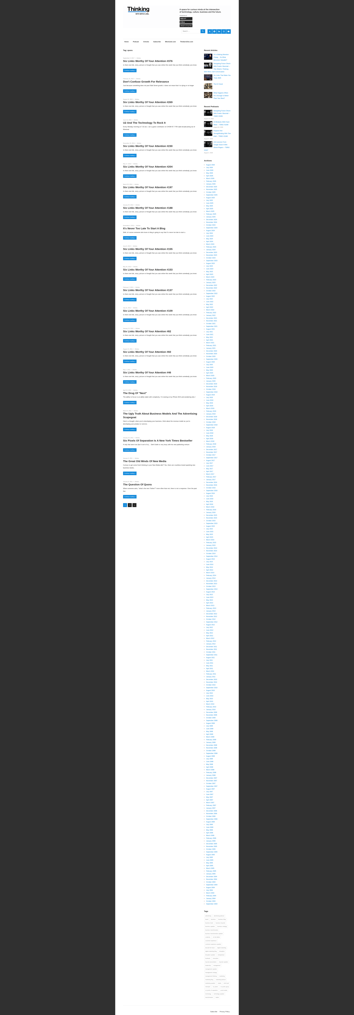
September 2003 (211, 904)
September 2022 (211, 293)
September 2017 (211, 458)
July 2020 (209, 364)
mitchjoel (207, 986)
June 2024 (209, 236)
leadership (208, 965)
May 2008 (209, 764)
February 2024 (211, 247)
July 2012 (209, 627)
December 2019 (211, 384)
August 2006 (210, 822)
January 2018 (210, 447)
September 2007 (211, 786)
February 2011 (211, 674)
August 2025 (210, 198)
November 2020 (211, 354)
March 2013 (210, 605)
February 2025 (211, 214)
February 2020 (211, 378)
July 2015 (209, 529)
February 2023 (211, 280)
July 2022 (209, 299)
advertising (208, 916)
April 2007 (209, 800)
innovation (215, 958)
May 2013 (209, 600)
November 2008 (211, 748)
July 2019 (209, 397)
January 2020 (210, 381)
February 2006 (211, 838)
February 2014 (211, 575)
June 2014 (209, 564)
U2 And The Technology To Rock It (144, 122)
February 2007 (211, 805)
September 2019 (211, 392)
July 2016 (209, 496)
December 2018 (211, 417)
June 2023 (209, 269)
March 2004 (210, 893)
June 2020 (209, 367)
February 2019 (211, 411)
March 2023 (210, 277)
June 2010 (209, 696)
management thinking (211, 976)
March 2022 (210, 310)
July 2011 (209, 660)
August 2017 (210, 460)
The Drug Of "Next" (135, 393)
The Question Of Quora (137, 484)
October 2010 (210, 685)
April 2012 (209, 636)
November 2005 (211, 846)
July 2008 (209, 759)
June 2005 (209, 860)
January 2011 (210, 677)
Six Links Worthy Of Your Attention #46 (147, 372)
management (216, 965)
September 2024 (211, 228)
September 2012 (211, 622)
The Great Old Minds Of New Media (144, 461)
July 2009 (209, 726)
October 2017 (210, 455)
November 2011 (211, 649)
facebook (207, 958)
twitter (217, 997)
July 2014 (209, 562)
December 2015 (211, 515)
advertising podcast (219, 916)
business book (209, 923)
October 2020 (210, 356)
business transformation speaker (214, 933)
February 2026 (211, 181)
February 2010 (211, 707)
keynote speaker (223, 962)
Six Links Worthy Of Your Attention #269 (148, 102)
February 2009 (211, 740)
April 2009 (209, 734)
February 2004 (211, 896)
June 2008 (209, 761)
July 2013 (209, 594)
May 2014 (209, 567)
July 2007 (209, 792)
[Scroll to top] (351, 1012)
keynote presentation (210, 962)
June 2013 (209, 597)
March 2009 (210, 737)
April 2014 (209, 570)
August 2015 (210, 526)
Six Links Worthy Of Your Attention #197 (148, 187)
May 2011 (209, 666)
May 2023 (209, 271)
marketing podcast (221, 979)
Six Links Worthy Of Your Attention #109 (148, 310)
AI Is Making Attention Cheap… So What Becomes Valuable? (221, 57)
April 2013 (209, 603)
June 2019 (209, 400)
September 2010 (211, 688)
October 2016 (210, 488)
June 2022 (209, 302)
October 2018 (210, 422)
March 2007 (210, 802)
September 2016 (211, 490)
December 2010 (211, 679)
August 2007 (210, 789)
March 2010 (210, 704)
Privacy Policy (225, 1012)
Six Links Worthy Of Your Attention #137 (148, 290)
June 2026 (209, 170)
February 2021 (211, 345)
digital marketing (221, 947)
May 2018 (209, 436)
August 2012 (210, 625)
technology (208, 994)
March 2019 (210, 408)
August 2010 (210, 690)
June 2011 (209, 663)
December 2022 (211, 285)
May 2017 (209, 469)
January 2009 (210, 742)
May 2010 (209, 698)
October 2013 (210, 586)
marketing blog (209, 979)
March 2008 (210, 770)
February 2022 (211, 312)
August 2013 (210, 592)
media (219, 983)
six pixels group (224, 986)
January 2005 (210, 874)
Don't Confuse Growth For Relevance (146, 81)
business (213, 919)
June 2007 (209, 794)
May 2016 (209, 501)
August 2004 (210, 887)
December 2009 (211, 712)
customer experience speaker (213, 944)
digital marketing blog (211, 951)
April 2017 (209, 471)
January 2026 (210, 184)
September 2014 (211, 556)
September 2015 (211, 523)
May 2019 (209, 403)
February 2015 (211, 542)
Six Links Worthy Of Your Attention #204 (148, 166)
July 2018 (209, 430)
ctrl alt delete (216, 937)
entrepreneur (221, 955)
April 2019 (209, 406)
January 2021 (210, 348)
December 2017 (211, 449)
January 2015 (210, 545)
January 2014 (210, 578)
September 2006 (211, 819)
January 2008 (210, 775)
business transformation (211, 930)
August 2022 (210, 296)
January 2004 (210, 898)
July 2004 (209, 890)
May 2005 (209, 863)
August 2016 (210, 493)
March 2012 (210, 638)
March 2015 (210, 540)
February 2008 (211, 772)
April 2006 (209, 833)
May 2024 (209, 239)
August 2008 (210, 756)
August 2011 (210, 657)
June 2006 (209, 827)
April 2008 (209, 767)
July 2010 (209, 693)
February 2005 (211, 871)
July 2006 (209, 824)
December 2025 (211, 187)
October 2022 (210, 291)
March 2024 (210, 244)
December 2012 (211, 614)
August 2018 (210, 428)
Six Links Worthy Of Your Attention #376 (148, 61)
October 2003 (210, 901)
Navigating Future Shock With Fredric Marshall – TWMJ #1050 (222, 113)
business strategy (222, 926)
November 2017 (211, 452)
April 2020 (209, 373)
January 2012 (210, 644)
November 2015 (211, 518)
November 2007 (211, 781)
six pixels (215, 986)
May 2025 (209, 206)
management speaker (211, 969)
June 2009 (209, 729)
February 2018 (211, 444)
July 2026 (209, 167)
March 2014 (210, 573)
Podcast (136, 42)
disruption (221, 951)
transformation (209, 997)
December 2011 (211, 646)
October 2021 (210, 323)
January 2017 (210, 479)
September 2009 (211, 720)
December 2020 (211, 351)
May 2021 (209, 337)
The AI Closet (218, 84)
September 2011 (211, 655)
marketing (222, 976)
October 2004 (210, 882)
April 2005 (209, 865)
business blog (222, 919)
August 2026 (210, 165)
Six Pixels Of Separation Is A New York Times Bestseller (157, 440)
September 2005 (211, 852)
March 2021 (210, 343)
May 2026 (209, 173)
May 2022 (209, 304)
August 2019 (210, 395)
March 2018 (210, 441)
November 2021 (211, 321)
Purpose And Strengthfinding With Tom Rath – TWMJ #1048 (222, 133)
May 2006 (209, 830)
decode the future (210, 947)
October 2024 (210, 225)
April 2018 (209, 438)
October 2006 (210, 816)
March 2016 (210, 507)
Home (126, 42)
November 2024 (211, 222)
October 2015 (210, 521)
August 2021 (210, 329)
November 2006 (211, 813)
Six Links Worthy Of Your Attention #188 (148, 207)
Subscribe (157, 42)
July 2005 (209, 857)
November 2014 (211, 551)
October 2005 (210, 849)
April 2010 (209, 701)
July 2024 (209, 233)
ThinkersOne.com (186, 42)
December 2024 (211, 219)
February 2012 (211, 641)
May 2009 (209, 731)
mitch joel (226, 983)
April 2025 (209, 209)
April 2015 (209, 537)
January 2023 (210, 282)
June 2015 (209, 531)
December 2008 (211, 745)
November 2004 (211, 879)
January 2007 (210, 808)
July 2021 (209, 332)
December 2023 (211, 252)
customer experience (210, 940)
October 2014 (210, 553)
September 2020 (211, 359)
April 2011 (209, 668)
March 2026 (210, 178)
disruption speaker (210, 955)
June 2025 (209, 203)
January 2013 (210, 611)
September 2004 (211, 885)
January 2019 (210, 414)
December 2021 (211, 318)
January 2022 (210, 315)
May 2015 (209, 534)
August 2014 (210, 559)
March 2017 (210, 474)
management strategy (211, 972)
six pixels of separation (211, 990)
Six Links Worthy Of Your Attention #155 (148, 249)
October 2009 (210, 718)
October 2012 (210, 619)
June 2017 (209, 466)
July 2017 (209, 463)
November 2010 (211, 682)
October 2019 (210, 389)
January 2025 (210, 217)
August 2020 (210, 362)
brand (206, 919)
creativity (207, 937)
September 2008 (211, 753)
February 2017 (211, 477)
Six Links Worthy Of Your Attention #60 (147, 351)
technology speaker (219, 994)
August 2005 (210, 855)
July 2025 (209, 200)
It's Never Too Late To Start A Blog (144, 228)
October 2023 (210, 258)
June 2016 (209, 499)
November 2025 (211, 189)
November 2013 (211, 583)
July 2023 (209, 266)
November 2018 (211, 419)
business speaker (210, 926)
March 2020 (210, 375)
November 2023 (211, 255)
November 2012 (211, 616)
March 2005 (210, 868)
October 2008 (210, 750)
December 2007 (211, 778)
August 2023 (210, 263)
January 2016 (210, 512)
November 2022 (211, 288)
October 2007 (210, 783)
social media (223, 990)
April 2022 (209, 307)
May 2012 (209, 633)
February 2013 (211, 608)
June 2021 (209, 334)
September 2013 (211, 589)
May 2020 (209, 370)
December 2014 (211, 548)
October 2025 (210, 192)
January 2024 (210, 250)
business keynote (220, 923)
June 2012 (209, 630)
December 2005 (211, 844)
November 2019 (211, 386)
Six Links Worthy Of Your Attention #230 (148, 146)
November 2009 (211, 715)
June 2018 (209, 433)
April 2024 (209, 241)
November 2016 (211, 485)
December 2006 (211, 811)
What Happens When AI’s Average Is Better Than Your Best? (221, 95)
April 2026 (209, 176)
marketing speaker (210, 983)
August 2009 (210, 723)
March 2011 (210, 671)
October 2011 (210, 652)
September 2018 (211, 425)
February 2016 (211, 510)
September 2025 (211, 195)
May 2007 (209, 797)
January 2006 (210, 841)
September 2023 (211, 261)
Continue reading (129, 70)
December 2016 (211, 482)
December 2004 (211, 876)
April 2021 (209, 340)
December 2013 (211, 581)
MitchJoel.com (170, 42)
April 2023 (209, 274)
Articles (146, 42)
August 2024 (210, 230)
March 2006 (210, 835)
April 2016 (209, 504)
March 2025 (210, 211)
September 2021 (211, 326)
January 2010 (210, 709)
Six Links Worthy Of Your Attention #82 (147, 331)
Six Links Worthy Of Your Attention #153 (148, 269)
